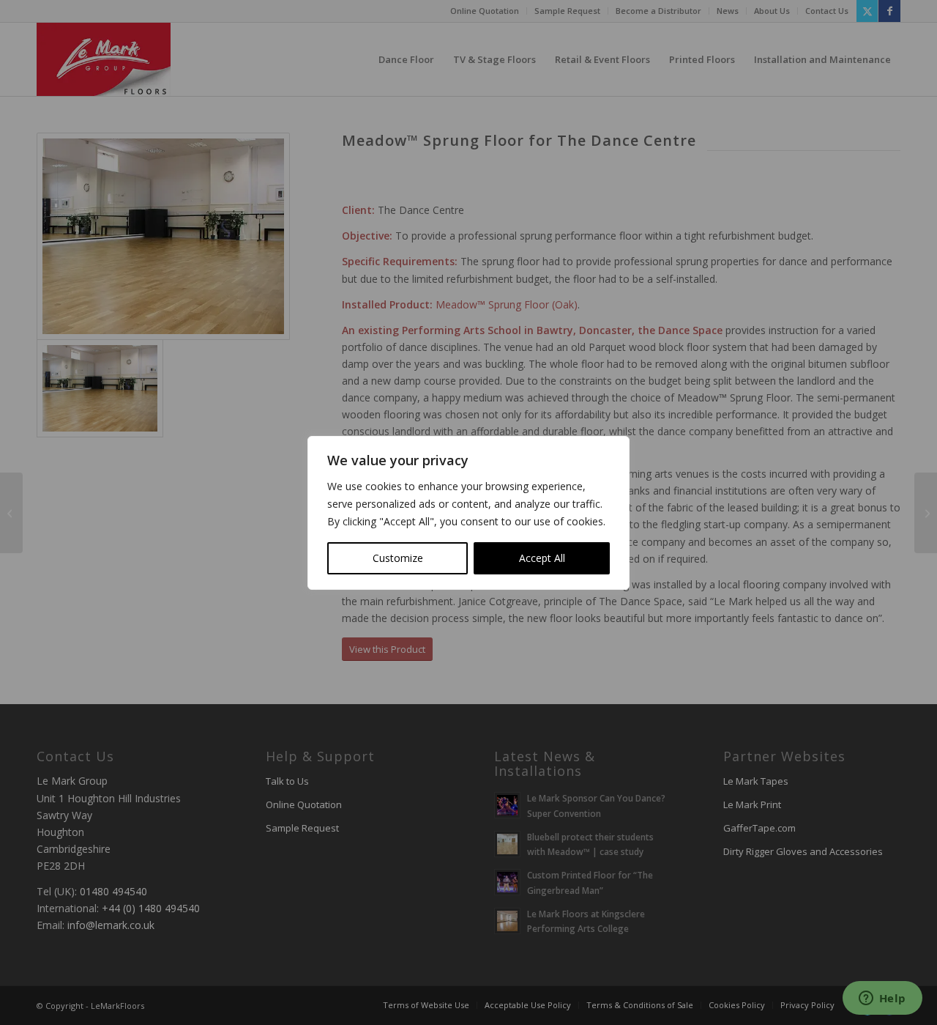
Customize (398, 558)
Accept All (542, 558)
